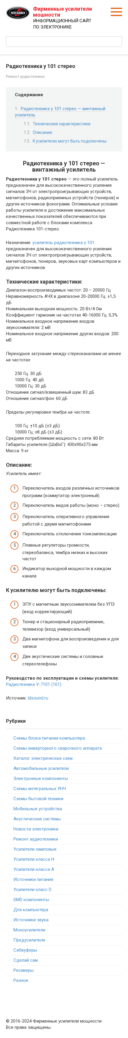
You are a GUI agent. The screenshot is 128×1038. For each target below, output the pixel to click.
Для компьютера (30, 909)
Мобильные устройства (37, 808)
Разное (20, 980)
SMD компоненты (31, 899)
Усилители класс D (32, 889)
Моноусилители (29, 930)
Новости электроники (35, 829)
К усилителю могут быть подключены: (70, 141)
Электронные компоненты (40, 778)
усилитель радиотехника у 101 (63, 242)
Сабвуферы (25, 950)
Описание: (43, 132)
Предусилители (29, 940)
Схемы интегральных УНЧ (39, 788)
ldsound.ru (38, 698)
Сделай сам (25, 960)
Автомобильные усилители (41, 768)
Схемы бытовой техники (38, 798)
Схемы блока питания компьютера (49, 738)
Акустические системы (37, 819)
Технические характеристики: (62, 123)
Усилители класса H (33, 859)
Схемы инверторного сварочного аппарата (57, 748)
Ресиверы (23, 970)
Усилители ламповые (35, 849)
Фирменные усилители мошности (62, 12)
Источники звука (31, 920)
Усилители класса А (33, 869)
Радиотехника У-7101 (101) (33, 684)
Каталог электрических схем (43, 758)
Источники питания (33, 879)
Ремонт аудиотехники (25, 76)
